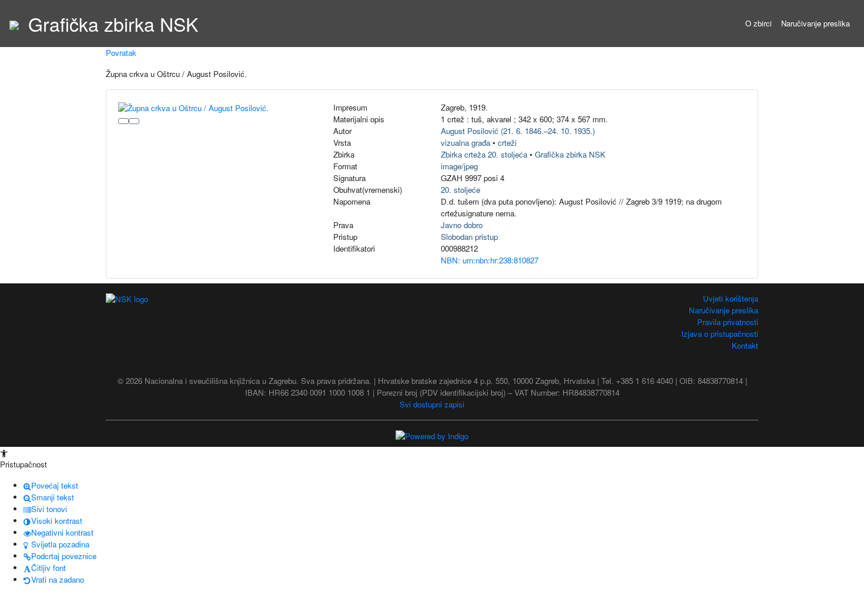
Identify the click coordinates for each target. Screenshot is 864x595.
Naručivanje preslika (815, 23)
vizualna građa (465, 142)
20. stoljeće (460, 189)
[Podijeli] (134, 121)
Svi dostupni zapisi (432, 404)
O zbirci (758, 23)
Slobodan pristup (469, 236)
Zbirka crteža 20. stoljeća (484, 154)
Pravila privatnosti (727, 321)
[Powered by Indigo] (432, 435)
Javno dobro (462, 224)
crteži (507, 142)
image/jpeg (459, 166)
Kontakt (745, 345)
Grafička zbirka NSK (570, 154)
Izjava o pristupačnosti (719, 333)
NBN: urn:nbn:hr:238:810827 (489, 260)
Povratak (121, 52)
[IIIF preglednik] (123, 121)
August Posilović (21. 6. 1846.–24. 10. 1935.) (518, 130)
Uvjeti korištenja (730, 298)
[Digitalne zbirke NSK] (14, 23)
